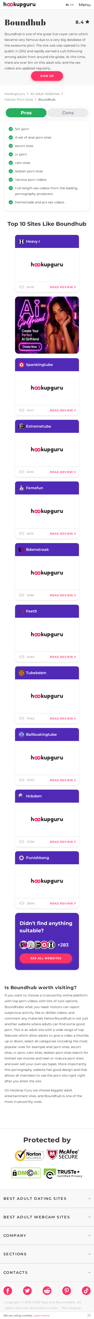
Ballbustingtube (41, 734)
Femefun (34, 488)
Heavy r (33, 241)
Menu (85, 4)
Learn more (42, 1315)
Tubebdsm (36, 673)
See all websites (46, 958)
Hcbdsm (34, 796)
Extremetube (38, 426)
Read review (61, 287)
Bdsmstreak (37, 549)
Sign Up (47, 76)
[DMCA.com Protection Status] (26, 1174)
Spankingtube (39, 365)
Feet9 (31, 611)
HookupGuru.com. (44, 1308)
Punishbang (37, 858)
